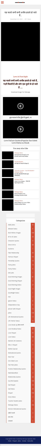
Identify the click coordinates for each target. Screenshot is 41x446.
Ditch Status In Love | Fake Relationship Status (22, 203)
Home (9, 441)
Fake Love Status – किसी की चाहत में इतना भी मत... (22, 182)
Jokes (19, 441)
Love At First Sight (20, 77)
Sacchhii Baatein (18, 162)
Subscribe (30, 441)
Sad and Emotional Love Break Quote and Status (21, 155)
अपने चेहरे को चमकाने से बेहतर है (21, 163)
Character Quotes (19, 170)
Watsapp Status (18, 153)
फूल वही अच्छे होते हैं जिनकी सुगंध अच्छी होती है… (21, 174)
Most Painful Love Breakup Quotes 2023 (20, 194)
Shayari (14, 441)
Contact (24, 441)
